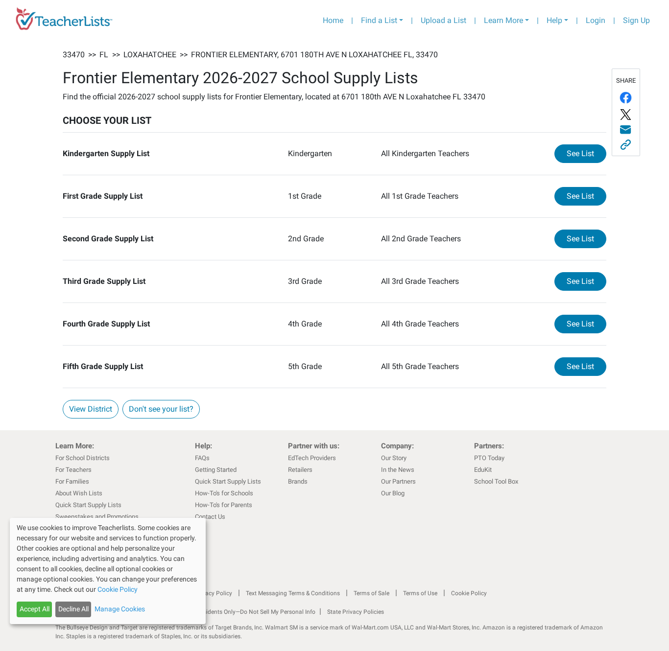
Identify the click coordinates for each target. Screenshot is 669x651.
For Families (72, 481)
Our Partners (398, 481)
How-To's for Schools (224, 493)
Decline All (73, 609)
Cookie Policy (469, 593)
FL (103, 54)
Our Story (393, 458)
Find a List (379, 20)
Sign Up (636, 20)
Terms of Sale (371, 593)
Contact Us (210, 516)
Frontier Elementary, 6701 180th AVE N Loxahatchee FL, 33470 (314, 54)
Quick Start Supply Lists (88, 505)
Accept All (34, 609)
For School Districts (82, 458)
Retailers (300, 469)
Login (595, 20)
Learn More (503, 20)
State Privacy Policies (355, 611)
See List (586, 153)
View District (90, 409)
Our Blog (393, 493)
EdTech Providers (312, 458)
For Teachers (73, 469)
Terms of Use (420, 593)
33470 (74, 54)
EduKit (483, 469)
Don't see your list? (161, 409)
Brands (298, 481)
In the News (397, 469)
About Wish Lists (78, 493)
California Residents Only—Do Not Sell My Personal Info (242, 611)
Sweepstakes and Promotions (97, 516)
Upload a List (443, 20)
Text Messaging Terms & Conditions (293, 593)
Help (554, 20)
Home (333, 20)
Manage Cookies (120, 609)
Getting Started (216, 469)
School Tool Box (496, 481)
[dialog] (108, 571)
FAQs (202, 458)
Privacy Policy (213, 593)
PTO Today (489, 458)
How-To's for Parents (223, 505)
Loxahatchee (149, 54)
